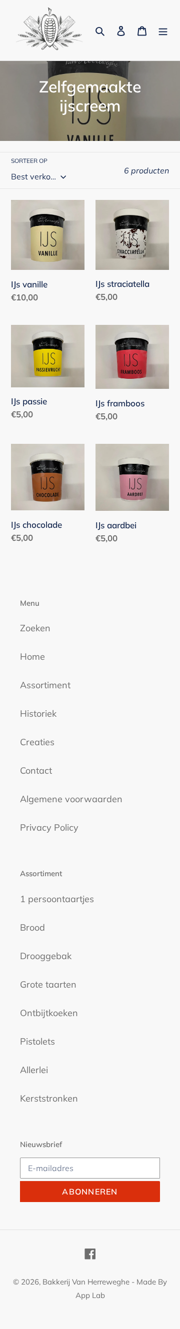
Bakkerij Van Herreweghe (86, 1282)
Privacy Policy (49, 827)
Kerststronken (49, 1098)
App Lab (90, 1295)
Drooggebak (46, 956)
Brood (32, 927)
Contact (36, 770)
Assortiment (45, 685)
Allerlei (34, 1070)
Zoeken (35, 628)
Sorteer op (29, 160)
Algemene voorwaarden (71, 799)
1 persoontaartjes (57, 899)
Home (32, 656)
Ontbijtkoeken (49, 1013)
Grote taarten (48, 984)
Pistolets (37, 1041)
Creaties (37, 742)
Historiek (38, 713)
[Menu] (163, 30)
